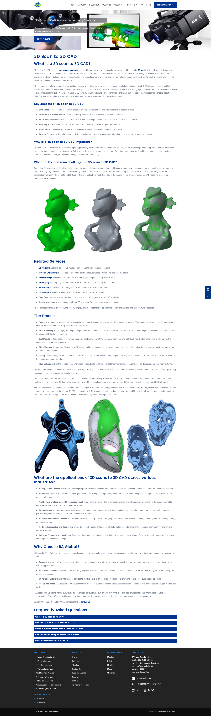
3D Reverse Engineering (44, 669)
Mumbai (110, 657)
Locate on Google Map (140, 672)
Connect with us (165, 5)
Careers (75, 677)
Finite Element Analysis (44, 681)
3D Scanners (40, 703)
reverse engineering (67, 70)
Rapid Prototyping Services (46, 689)
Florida (110, 665)
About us (82, 5)
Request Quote (43, 39)
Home (73, 5)
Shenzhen (111, 673)
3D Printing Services (43, 661)
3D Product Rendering (44, 665)
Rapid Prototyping (135, 5)
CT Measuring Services (44, 677)
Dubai (109, 661)
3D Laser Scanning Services (46, 657)
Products (118, 5)
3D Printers (40, 699)
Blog (148, 5)
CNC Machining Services (45, 673)
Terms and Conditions (80, 685)
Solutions (106, 5)
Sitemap (75, 681)
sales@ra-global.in (144, 678)
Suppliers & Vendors (79, 673)
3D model (142, 70)
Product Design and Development (48, 685)
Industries (94, 5)
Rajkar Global (170, 712)
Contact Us (85, 602)
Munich (110, 669)
